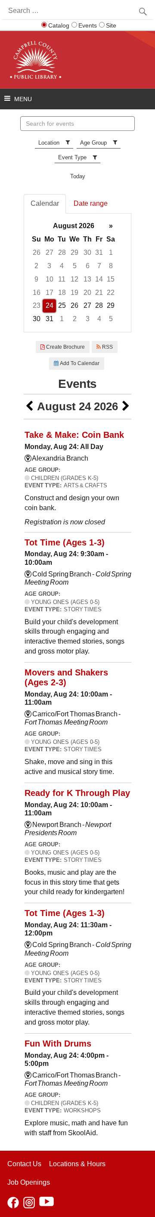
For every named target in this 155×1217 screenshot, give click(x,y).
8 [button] (111, 265)
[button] (29, 407)
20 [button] (87, 292)
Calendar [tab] (45, 203)
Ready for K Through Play (77, 793)
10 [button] (49, 279)
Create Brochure (65, 347)
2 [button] (36, 265)
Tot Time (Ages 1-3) (65, 542)
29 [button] (74, 252)
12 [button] (74, 279)
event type (72, 157)
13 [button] (87, 279)
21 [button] (99, 292)
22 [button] (111, 292)
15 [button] (111, 279)
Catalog (58, 25)
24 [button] (49, 305)
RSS (107, 347)
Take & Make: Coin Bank (74, 435)
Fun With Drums (58, 1043)
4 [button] (62, 265)
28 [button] (62, 252)
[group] (77, 273)
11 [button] (61, 279)
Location (48, 142)
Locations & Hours (77, 1163)
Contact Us (24, 1163)
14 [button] (99, 279)
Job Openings (28, 1182)
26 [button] (36, 252)
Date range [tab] (91, 203)
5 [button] (75, 265)
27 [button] (49, 252)
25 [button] (62, 305)
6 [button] (88, 265)
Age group (93, 142)
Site (111, 25)
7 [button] (99, 265)
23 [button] (36, 305)
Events (87, 25)
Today (77, 176)
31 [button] (99, 252)
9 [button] (36, 279)
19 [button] (74, 292)
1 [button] (111, 252)
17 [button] (49, 292)
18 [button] (62, 292)
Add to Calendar (79, 363)
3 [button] (49, 265)
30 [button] (87, 252)
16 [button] (36, 292)
